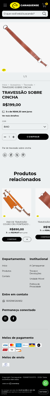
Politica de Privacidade (35, 285)
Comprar (12, 239)
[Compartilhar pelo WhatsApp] (5, 155)
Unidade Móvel (37, 279)
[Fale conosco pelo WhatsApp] (45, 383)
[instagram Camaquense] (5, 318)
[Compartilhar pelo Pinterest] (23, 156)
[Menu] (5, 5)
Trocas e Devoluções (35, 272)
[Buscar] (44, 13)
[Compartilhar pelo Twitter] (17, 156)
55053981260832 (14, 301)
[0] (44, 6)
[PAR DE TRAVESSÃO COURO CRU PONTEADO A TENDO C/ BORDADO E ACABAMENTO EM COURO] (27, 239)
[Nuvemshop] (10, 384)
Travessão (28, 85)
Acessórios (15, 85)
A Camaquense (37, 265)
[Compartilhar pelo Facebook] (11, 156)
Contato (6, 276)
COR (4, 121)
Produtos (6, 271)
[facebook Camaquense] (13, 318)
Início (4, 85)
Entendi (43, 392)
